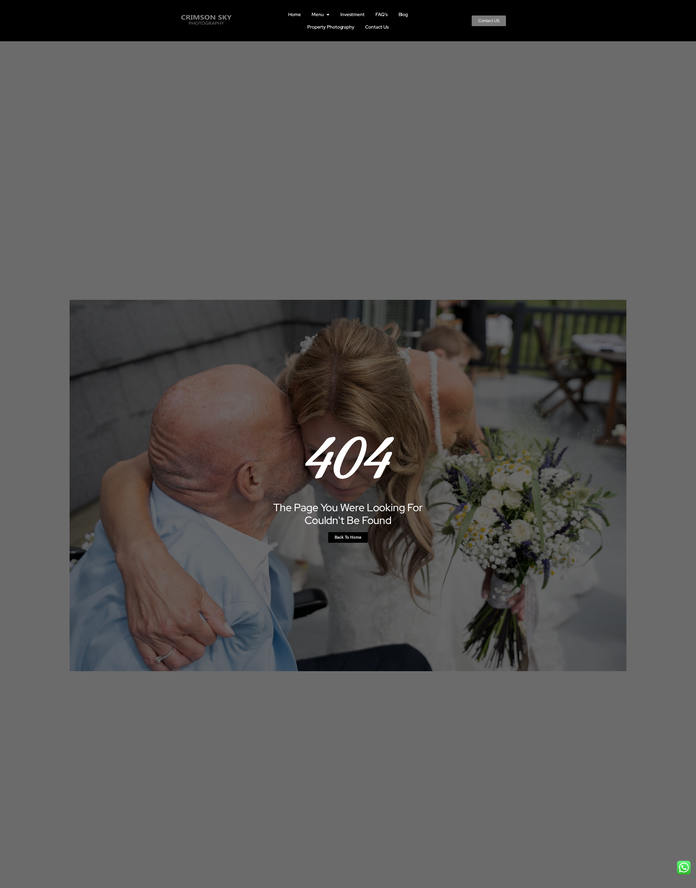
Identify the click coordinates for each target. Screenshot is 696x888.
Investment (352, 14)
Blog (403, 14)
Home (294, 14)
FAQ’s (381, 14)
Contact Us (377, 27)
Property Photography (330, 27)
